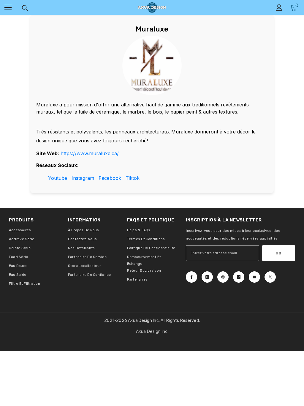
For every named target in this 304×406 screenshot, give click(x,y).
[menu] (8, 7)
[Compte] (279, 7)
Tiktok (133, 178)
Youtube (57, 178)
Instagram (83, 178)
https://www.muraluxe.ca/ (90, 153)
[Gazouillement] (270, 277)
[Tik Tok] (238, 277)
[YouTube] (254, 277)
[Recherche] (24, 8)
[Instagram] (207, 277)
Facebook (110, 178)
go (278, 253)
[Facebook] (191, 277)
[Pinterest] (223, 277)
